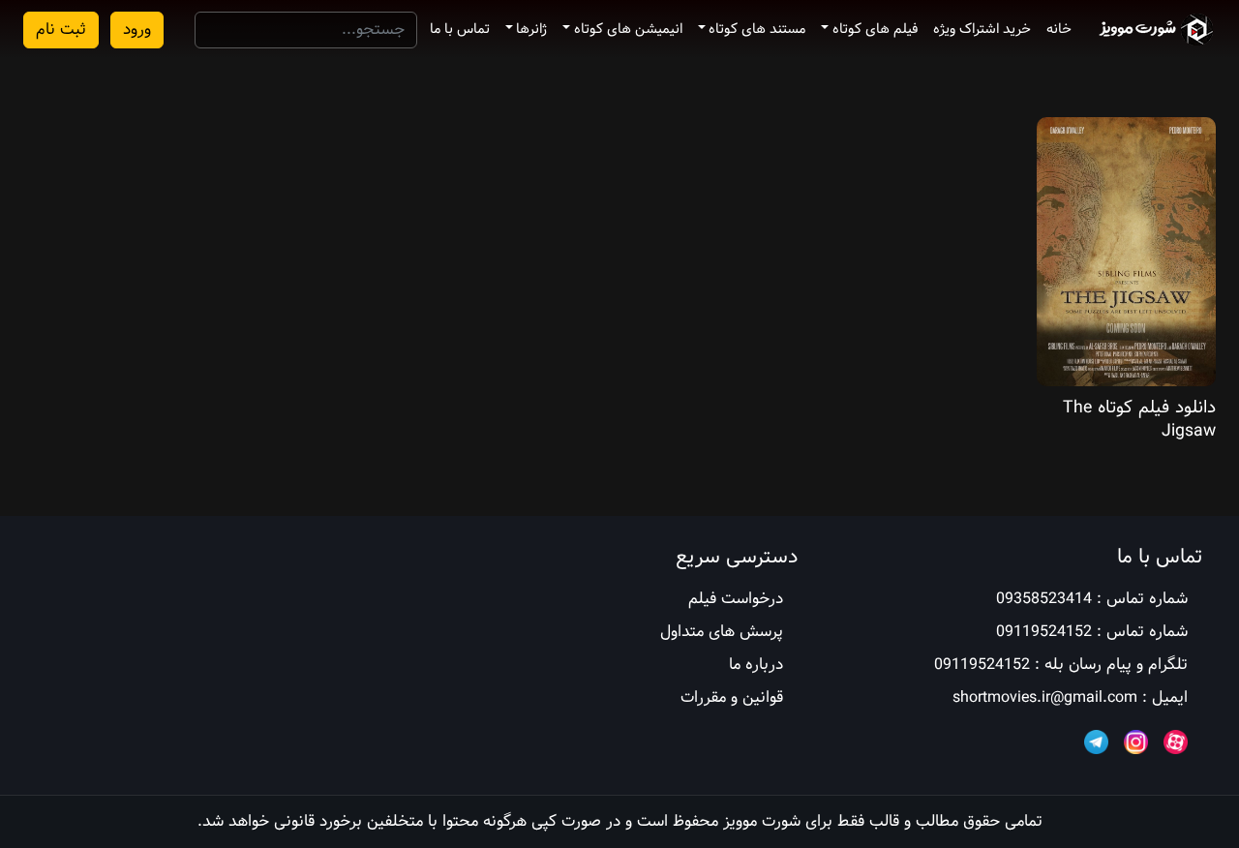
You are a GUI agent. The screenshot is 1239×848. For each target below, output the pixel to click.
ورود (137, 29)
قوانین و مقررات (731, 697)
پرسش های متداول (721, 632)
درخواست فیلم (735, 599)
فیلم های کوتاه (875, 29)
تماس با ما (460, 29)
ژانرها (531, 29)
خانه (1059, 29)
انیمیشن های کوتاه (628, 29)
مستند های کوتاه (757, 29)
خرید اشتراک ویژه (982, 29)
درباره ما (756, 664)
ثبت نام (61, 29)
